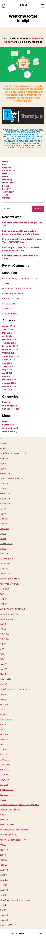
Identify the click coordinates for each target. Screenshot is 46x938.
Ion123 (3, 729)
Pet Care (6, 186)
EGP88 (3, 538)
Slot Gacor (7, 283)
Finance (6, 174)
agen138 (4, 458)
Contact (6, 198)
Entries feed (8, 425)
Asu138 (3, 684)
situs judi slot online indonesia (16, 288)
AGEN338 (4, 634)
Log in (5, 421)
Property (6, 189)
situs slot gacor (9, 405)
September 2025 (10, 356)
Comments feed (10, 428)
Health (5, 177)
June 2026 (7, 329)
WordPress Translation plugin (21, 133)
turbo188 (4, 749)
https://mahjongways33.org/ (13, 453)
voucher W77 (6, 925)
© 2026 (15, 933)
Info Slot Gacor (9, 303)
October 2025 (9, 353)
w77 (2, 649)
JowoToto (4, 518)
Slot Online (7, 308)
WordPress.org (9, 431)
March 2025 (8, 376)
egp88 (3, 463)
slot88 (3, 895)
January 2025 (9, 383)
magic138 (4, 779)
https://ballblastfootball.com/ (13, 840)
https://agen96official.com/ (12, 478)
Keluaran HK (5, 679)
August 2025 (8, 359)
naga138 (4, 850)
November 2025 (10, 349)
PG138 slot (5, 564)
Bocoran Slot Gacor (11, 298)
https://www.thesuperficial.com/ (14, 830)
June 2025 (7, 366)
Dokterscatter (6, 719)
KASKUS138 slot (7, 559)
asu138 (3, 875)
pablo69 (3, 739)
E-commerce (8, 171)
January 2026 (9, 343)
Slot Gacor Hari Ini (11, 409)
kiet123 (3, 754)
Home (5, 162)
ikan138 (3, 488)
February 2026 (9, 339)
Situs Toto (4, 674)
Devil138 (4, 553)
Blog (4, 165)
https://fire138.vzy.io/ (9, 584)
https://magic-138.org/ (10, 809)
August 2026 (8, 326)
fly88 (2, 594)
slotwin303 (5, 734)
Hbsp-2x (23, 5)
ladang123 (5, 759)
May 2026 (7, 333)
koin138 (3, 860)
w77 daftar (5, 774)
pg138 (3, 508)
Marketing (7, 180)
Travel (5, 195)
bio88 (2, 744)
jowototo (4, 694)
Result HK (4, 589)
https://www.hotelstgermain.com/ (15, 900)
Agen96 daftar (6, 789)
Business (6, 168)
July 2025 (7, 363)
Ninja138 (4, 784)
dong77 (3, 664)
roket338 (4, 483)
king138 (3, 448)
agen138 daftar (7, 825)
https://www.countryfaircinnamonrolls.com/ (19, 804)
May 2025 (7, 369)
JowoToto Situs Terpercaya (12, 609)
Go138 (3, 910)
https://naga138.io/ (8, 835)
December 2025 (10, 346)
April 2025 (7, 373)
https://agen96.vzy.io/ (9, 579)
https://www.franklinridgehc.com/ (15, 689)
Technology (8, 192)
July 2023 (7, 390)
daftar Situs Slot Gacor (12, 293)
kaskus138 (5, 473)
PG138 (3, 629)
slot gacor (4, 704)
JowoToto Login (7, 619)
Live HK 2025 (6, 543)
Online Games (8, 183)
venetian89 (5, 764)
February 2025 (9, 379)
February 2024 (9, 386)
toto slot (4, 880)
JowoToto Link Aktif (9, 614)
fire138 (3, 815)
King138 (4, 599)
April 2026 (7, 336)
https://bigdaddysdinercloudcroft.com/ (20, 278)
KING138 (4, 443)
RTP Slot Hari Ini (10, 313)
